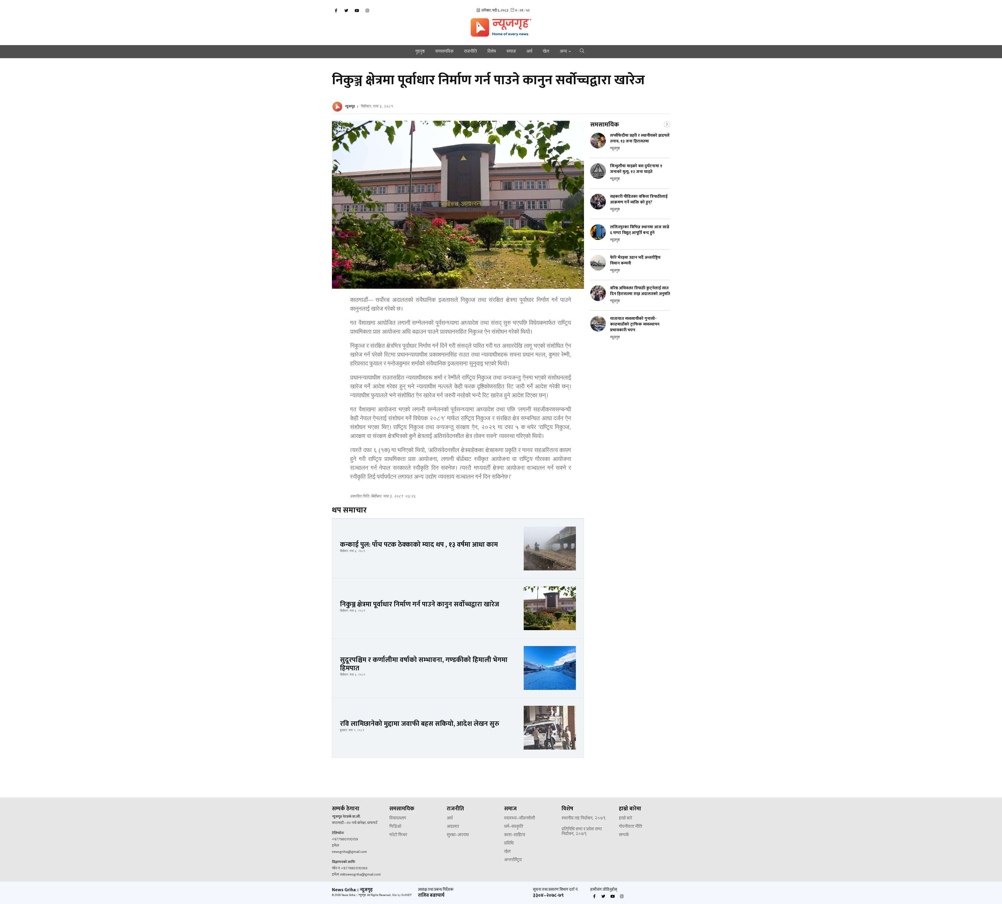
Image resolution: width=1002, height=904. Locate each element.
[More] (667, 124)
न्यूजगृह (350, 106)
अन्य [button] (563, 52)
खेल (546, 52)
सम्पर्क (624, 835)
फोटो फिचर (398, 835)
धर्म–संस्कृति (513, 826)
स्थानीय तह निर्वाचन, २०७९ (584, 818)
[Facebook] (336, 10)
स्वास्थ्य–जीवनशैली (519, 818)
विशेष (491, 52)
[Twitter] (346, 10)
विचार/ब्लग (397, 818)
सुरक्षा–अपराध (458, 835)
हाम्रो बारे (625, 818)
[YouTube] (357, 10)
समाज (511, 52)
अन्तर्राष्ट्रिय (513, 860)
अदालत (453, 826)
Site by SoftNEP (402, 895)
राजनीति (470, 52)
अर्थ (529, 52)
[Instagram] (367, 10)
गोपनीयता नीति (630, 826)
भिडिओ (395, 826)
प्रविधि (509, 843)
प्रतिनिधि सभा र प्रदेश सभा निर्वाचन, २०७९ (582, 831)
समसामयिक (444, 52)
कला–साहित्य (514, 835)
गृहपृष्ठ (420, 52)
